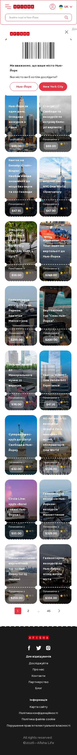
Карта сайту (38, 706)
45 (48, 611)
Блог (38, 688)
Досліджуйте (38, 663)
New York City (53, 86)
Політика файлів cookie (38, 719)
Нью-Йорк (24, 86)
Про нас (38, 669)
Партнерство (39, 682)
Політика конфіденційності (38, 713)
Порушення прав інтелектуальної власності (38, 725)
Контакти (38, 675)
